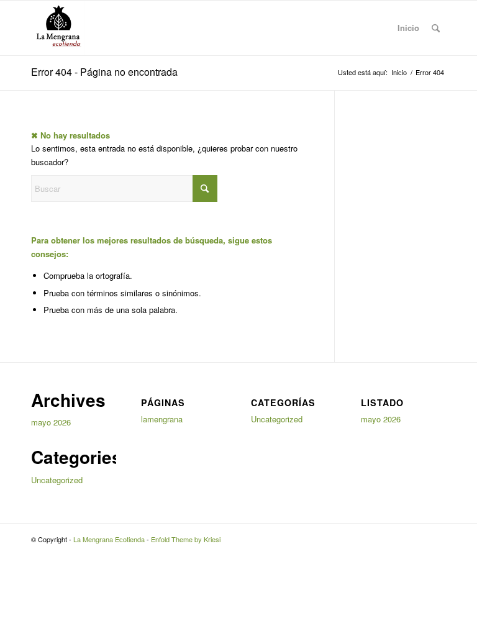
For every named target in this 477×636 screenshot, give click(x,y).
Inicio (408, 28)
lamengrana (162, 419)
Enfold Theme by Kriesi (185, 539)
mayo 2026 (51, 422)
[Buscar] (435, 28)
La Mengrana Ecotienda (109, 539)
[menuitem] (435, 28)
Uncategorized (57, 480)
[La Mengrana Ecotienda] (58, 28)
